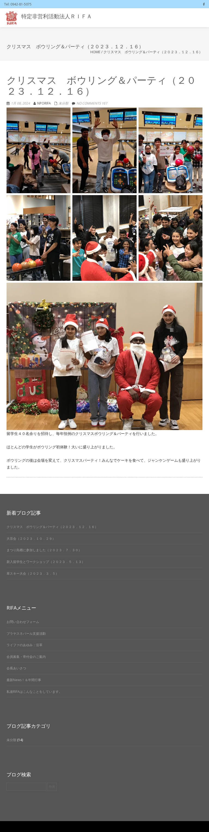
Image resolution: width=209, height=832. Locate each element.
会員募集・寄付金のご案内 (26, 656)
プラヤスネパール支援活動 (26, 633)
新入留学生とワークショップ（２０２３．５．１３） (46, 561)
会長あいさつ (16, 668)
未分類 (63, 103)
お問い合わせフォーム (23, 621)
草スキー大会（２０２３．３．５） (33, 573)
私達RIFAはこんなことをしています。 (34, 691)
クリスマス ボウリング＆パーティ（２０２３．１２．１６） (52, 526)
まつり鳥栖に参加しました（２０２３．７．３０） (44, 550)
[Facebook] (204, 4)
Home (95, 51)
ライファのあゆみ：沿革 (24, 645)
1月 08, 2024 (20, 103)
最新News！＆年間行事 (24, 680)
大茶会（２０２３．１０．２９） (31, 538)
